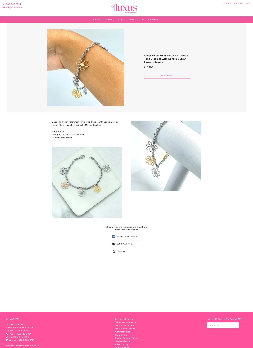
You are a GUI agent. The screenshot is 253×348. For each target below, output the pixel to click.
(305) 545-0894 (13, 4)
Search (227, 3)
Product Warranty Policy (126, 338)
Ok (243, 325)
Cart (247, 3)
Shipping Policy (122, 341)
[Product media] (87, 182)
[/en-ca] (124, 8)
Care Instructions (123, 332)
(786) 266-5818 (26, 340)
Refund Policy (121, 335)
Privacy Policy (121, 344)
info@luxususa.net (14, 7)
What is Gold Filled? (124, 325)
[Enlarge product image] (85, 67)
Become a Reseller (124, 319)
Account (238, 3)
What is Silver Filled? (125, 328)
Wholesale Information (126, 322)
